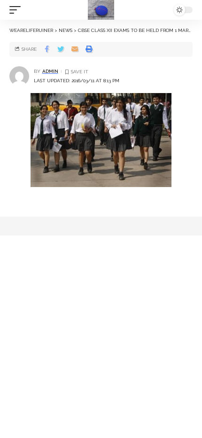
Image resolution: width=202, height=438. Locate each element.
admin (50, 71)
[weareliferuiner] (101, 10)
